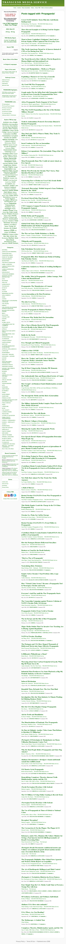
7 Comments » (40, 824)
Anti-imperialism (13, 124)
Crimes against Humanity (9, 138)
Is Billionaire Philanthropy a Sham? (34, 654)
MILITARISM (5, 280)
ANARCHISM (5, 396)
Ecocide (6, 146)
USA (12, 230)
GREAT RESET (5, 389)
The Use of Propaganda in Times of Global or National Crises (41, 811)
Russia (14, 215)
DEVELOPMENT (6, 394)
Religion (9, 214)
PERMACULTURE (6, 398)
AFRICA (4, 289)
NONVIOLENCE (6, 272)
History (14, 165)
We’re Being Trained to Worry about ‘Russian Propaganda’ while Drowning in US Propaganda (38, 457)
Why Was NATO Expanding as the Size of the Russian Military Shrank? (40, 111)
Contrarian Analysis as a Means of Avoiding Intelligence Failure (41, 267)
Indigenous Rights (7, 170)
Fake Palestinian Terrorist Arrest (33, 249)
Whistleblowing (8, 241)
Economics (12, 146)
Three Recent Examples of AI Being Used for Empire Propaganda (40, 30)
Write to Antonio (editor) (47, 7)
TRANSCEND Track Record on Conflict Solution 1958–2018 (9, 96)
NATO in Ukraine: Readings (31, 636)
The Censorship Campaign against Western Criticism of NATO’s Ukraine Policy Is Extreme (41, 602)
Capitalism (5, 130)
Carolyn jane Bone (6, 455)
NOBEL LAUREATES (7, 264)
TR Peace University (7, 107)
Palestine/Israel (10, 205)
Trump (11, 226)
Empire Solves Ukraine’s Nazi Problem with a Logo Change (39, 574)
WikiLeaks (5, 243)
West (16, 238)
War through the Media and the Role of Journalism (39, 395)
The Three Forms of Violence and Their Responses (10, 461)
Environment (8, 150)
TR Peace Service (6, 109)
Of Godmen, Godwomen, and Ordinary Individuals (39, 896)
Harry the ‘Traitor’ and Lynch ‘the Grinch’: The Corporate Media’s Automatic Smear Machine (38, 359)
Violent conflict (13, 234)
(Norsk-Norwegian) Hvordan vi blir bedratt (36, 787)
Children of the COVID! (30, 350)
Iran (16, 178)
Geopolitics (8, 161)
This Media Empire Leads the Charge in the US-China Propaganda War (40, 506)
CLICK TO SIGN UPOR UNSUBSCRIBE (10, 41)
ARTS (3, 385)
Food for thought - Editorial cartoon (10, 155)
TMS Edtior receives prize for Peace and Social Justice (8, 93)
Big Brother (15, 127)
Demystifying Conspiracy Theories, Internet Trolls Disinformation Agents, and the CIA (39, 778)
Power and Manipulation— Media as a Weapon (38, 69)
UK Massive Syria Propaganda (32, 769)
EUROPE (4, 318)
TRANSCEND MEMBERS (8, 274)
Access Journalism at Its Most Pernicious (35, 294)
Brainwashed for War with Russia (33, 413)
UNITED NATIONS (6, 342)
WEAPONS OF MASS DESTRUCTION (7, 276)
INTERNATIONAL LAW (7, 337)
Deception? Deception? (29, 820)
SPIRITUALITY (5, 429)
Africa (11, 122)
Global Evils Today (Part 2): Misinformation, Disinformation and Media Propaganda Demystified (39, 224)
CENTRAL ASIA (5, 317)
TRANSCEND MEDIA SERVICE (24, 2)
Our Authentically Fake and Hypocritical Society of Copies (42, 376)
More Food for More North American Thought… (10, 457)
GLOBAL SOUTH (6, 322)
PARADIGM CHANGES (7, 366)
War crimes (10, 236)
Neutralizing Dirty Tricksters (31, 566)
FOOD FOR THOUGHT (7, 427)
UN (10, 228)
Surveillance (13, 224)
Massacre (5, 190)
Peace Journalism (26, 7)
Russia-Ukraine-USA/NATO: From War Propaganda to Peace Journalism (41, 496)
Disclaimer (4, 485)
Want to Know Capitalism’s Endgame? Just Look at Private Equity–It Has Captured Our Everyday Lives (40, 40)
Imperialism (8, 169)
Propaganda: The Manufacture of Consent (36, 286)
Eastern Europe (13, 145)
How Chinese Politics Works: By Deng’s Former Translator (9, 72)
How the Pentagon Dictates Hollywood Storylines (38, 542)
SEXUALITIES (5, 413)
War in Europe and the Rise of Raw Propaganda (38, 618)
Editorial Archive (6, 80)
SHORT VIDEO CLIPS (7, 440)
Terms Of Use (5, 483)
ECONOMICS (5, 390)
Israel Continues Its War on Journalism (35, 143)
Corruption (14, 136)
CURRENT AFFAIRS (7, 412)
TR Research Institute (7, 111)
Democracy (8, 143)
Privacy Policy (5, 487)
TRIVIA (3, 404)
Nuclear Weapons (10, 198)
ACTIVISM (4, 291)
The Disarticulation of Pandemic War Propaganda (39, 722)
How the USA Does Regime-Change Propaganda (38, 707)
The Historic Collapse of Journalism (34, 421)
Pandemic (8, 207)
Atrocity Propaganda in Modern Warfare (36, 309)
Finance (9, 155)
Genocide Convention (10, 160)
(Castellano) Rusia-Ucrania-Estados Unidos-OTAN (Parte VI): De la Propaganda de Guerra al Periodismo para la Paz (41, 468)
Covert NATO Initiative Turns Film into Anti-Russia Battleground (39, 21)
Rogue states (7, 215)
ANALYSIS (4, 282)
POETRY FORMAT (6, 431)
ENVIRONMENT (6, 352)
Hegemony (7, 165)
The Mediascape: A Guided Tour (33, 920)
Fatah (5, 155)
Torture (6, 226)
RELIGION (4, 381)
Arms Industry (14, 126)
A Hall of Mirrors (27, 487)
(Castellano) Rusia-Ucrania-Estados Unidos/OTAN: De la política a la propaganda (41, 533)
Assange (5, 127)
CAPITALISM (5, 350)
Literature (7, 189)
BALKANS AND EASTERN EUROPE (40, 372)
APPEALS (4, 329)
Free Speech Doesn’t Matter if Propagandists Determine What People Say (41, 437)
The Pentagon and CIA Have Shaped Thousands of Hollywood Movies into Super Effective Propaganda (39, 645)
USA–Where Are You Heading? (32, 912)
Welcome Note (5, 85)
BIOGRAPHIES (5, 260)
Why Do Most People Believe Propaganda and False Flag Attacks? (41, 751)
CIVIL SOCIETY (5, 410)
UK (15, 226)
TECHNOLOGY (5, 286)
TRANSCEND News (7, 253)
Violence (5, 234)
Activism (6, 122)
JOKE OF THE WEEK (7, 435)
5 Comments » (29, 934)
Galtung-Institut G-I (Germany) (9, 115)
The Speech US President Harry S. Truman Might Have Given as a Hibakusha (10, 469)
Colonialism (7, 134)
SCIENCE (4, 378)
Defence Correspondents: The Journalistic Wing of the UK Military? (42, 152)
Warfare (11, 238)
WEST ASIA (4, 344)
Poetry (14, 208)
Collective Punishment (12, 132)
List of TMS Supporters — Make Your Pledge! (10, 24)
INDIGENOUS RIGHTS (7, 364)
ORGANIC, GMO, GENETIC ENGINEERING (8, 369)
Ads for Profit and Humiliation (32, 714)
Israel (5, 180)
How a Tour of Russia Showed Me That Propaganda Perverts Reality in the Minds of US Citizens (40, 326)
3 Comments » (47, 570)
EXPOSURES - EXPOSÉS (38, 98)
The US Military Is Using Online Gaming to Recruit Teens (42, 795)
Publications (5, 83)
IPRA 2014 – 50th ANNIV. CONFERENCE (8, 446)
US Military (12, 232)
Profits (15, 210)
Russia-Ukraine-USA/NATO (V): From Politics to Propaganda (38, 524)
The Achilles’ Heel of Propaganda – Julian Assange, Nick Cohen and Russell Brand (41, 277)
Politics (5, 210)
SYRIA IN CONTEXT (7, 340)
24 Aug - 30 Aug (10, 31)
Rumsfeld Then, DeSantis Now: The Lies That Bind (39, 689)
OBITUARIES (5, 433)
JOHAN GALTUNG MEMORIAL (9, 251)
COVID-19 (7, 137)
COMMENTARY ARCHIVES (8, 444)
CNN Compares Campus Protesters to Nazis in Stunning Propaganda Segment (41, 207)
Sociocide (5, 221)
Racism (4, 214)
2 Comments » (48, 640)
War (4, 236)
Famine (15, 153)
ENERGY (4, 305)
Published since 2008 (43, 941)
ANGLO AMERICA (6, 295)
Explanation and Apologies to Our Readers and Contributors (10, 465)
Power (11, 210)
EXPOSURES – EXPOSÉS (8, 356)
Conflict (14, 134)
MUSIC (3, 408)
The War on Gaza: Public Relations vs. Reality (38, 233)
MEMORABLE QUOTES (7, 293)
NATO (16, 195)
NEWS (3, 297)
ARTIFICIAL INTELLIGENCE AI (9, 349)
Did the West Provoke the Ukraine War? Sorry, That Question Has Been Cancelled (40, 172)
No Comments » (37, 26)
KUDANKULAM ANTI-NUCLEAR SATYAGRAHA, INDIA (9, 400)
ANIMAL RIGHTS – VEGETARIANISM (6, 418)
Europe (14, 151)
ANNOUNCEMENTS (7, 259)
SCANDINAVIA (5, 338)
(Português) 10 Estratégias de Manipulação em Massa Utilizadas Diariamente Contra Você (40, 741)
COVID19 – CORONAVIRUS (8, 420)
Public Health (13, 212)
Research (15, 214)
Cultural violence (10, 141)
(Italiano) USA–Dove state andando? (34, 904)
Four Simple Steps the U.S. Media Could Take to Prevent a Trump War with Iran (42, 886)
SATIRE (4, 373)
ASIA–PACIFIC (5, 303)
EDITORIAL (4, 249)
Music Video (5, 195)
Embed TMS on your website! (10, 498)
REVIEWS (4, 371)
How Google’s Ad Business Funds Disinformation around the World (41, 385)
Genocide (12, 158)
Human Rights (7, 167)
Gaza (6, 158)
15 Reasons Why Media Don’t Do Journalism (37, 317)
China (12, 130)
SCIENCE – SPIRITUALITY (8, 422)
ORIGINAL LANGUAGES (8, 436)
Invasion (12, 178)
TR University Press (6, 113)
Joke (14, 183)
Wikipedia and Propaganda (31, 241)
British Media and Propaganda (32, 216)
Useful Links (5, 481)
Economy (8, 148)
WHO (14, 241)
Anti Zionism (5, 126)
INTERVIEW (5, 387)
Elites (13, 148)
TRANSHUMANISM (6, 383)
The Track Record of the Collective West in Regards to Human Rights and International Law (41, 60)
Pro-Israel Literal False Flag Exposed (34, 198)
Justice (12, 185)
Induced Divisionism (28, 681)
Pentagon (8, 208)
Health (15, 163)
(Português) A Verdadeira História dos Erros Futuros (40, 877)
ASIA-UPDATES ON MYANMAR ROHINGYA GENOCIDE (9, 308)
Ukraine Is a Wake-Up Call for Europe (35, 515)
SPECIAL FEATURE (6, 379)
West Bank (10, 240)
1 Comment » (49, 380)
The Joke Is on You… (29, 302)
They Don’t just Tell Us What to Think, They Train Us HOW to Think (40, 134)
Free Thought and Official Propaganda (35, 343)
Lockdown (13, 189)
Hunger (16, 167)
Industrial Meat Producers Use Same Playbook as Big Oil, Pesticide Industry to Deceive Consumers (42, 672)
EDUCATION (5, 315)
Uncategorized (5, 442)
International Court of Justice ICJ (11, 172)
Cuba (16, 139)
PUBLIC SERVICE (6, 402)
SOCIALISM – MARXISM (8, 354)
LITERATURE (5, 406)
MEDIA (3, 320)
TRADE (4, 392)
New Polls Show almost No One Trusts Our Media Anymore (39, 479)
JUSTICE (4, 298)
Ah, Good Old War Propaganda (32, 84)
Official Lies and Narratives (10, 200)
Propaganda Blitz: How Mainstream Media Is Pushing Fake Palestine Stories (40, 257)
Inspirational (6, 172)
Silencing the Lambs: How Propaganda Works (38, 429)
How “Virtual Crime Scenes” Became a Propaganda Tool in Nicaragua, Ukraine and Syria (41, 584)
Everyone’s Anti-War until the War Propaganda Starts (40, 593)
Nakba (11, 195)
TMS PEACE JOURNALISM (8, 262)
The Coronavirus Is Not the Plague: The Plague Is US (40, 828)
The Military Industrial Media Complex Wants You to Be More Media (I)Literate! (41, 404)
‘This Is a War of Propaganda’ (32, 558)
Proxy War (6, 212)
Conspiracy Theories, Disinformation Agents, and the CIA (42, 928)
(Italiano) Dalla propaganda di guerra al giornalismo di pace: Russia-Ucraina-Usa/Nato (41, 447)
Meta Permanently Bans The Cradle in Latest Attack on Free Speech (41, 162)
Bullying (15, 128)
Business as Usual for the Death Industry (35, 550)
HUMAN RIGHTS (6, 284)
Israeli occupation (10, 183)
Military (9, 192)
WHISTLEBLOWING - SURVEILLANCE (41, 632)
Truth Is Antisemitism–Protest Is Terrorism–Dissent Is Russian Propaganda (40, 122)
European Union (8, 153)
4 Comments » (42, 916)
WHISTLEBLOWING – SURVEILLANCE (7, 362)
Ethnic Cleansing (11, 151)
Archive (19, 7)
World (10, 243)
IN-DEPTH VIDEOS (6, 438)
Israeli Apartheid (12, 180)
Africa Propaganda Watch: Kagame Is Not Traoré (39, 102)
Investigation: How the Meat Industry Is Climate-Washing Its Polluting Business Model (41, 698)
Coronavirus (6, 136)
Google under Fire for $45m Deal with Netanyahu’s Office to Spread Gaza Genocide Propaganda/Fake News (42, 93)
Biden (9, 127)
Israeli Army (8, 182)
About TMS (37, 7)
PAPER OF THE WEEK (7, 257)
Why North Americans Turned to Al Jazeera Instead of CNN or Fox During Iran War (41, 50)
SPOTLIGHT (5, 327)
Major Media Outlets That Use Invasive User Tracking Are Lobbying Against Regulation (42, 627)
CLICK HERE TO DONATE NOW (10, 15)
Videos (32, 7)
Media (11, 190)
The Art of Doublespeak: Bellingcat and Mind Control (40, 869)
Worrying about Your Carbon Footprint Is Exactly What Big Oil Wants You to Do (41, 663)
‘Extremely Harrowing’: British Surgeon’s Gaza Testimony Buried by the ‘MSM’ (42, 189)
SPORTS (4, 424)
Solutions (11, 221)
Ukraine (6, 228)
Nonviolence (7, 197)
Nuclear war (14, 197)
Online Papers (5, 81)
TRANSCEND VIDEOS (7, 255)
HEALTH (4, 360)
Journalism (5, 185)
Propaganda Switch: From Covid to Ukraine (37, 611)
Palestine (12, 203)
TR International (6, 104)
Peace (13, 207)
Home (15, 7)
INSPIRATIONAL (6, 425)
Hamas (10, 163)
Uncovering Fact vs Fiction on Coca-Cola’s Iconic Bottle (41, 180)
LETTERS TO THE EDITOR (8, 415)
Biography (5, 128)
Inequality (15, 170)
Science (6, 217)
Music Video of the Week (8, 448)
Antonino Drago (5, 472)
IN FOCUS (4, 288)
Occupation (6, 200)
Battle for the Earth (28, 335)
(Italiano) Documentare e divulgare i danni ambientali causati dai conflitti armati (40, 760)
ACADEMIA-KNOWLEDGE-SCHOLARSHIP (8, 346)
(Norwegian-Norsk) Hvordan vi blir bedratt (37, 802)
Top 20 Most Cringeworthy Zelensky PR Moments (39, 368)
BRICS (11, 128)
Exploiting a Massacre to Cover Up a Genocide (38, 76)
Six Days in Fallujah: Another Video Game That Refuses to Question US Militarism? (41, 731)
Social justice (13, 219)
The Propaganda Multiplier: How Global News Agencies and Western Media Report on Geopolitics (41, 860)
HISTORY (4, 358)
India (14, 169)
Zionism (15, 243)
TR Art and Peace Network (8, 106)
